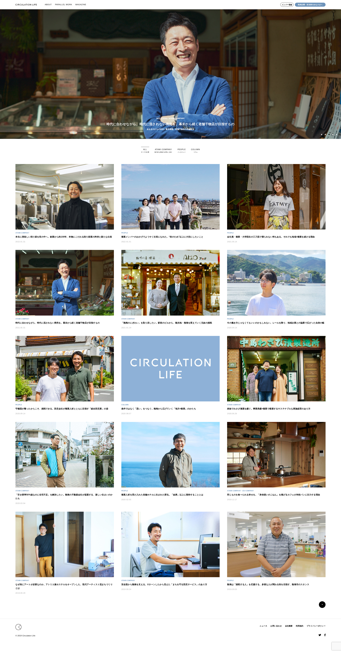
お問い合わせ (276, 626)
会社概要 (289, 626)
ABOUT (48, 4)
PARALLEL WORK (63, 4)
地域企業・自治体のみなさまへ (310, 5)
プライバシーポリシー (316, 626)
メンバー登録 (287, 5)
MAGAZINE (80, 4)
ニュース (263, 626)
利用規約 (299, 626)
